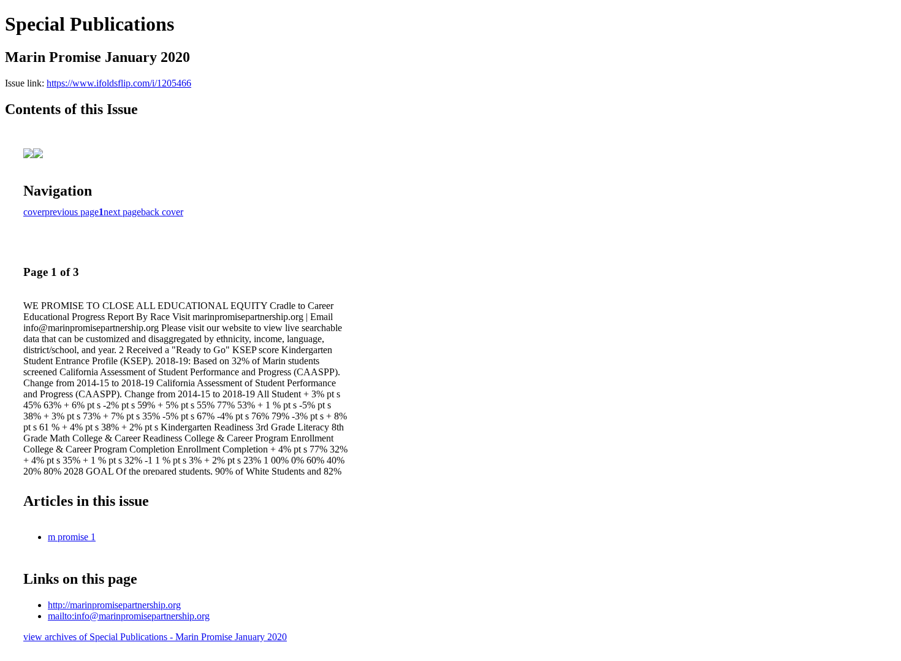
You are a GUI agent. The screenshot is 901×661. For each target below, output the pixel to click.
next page (122, 212)
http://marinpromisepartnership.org (114, 605)
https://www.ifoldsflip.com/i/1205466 (119, 83)
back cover (162, 212)
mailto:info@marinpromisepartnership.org (129, 616)
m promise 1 (72, 537)
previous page (72, 212)
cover (34, 212)
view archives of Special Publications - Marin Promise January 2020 (155, 637)
